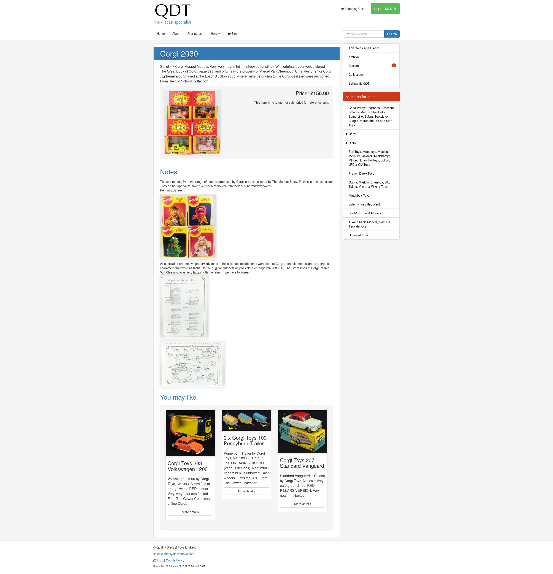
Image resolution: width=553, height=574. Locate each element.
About (176, 33)
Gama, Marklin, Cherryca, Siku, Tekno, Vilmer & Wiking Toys (370, 184)
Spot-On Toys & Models (365, 213)
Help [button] (214, 33)
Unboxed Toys (358, 235)
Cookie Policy (175, 560)
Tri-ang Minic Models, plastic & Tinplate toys (369, 224)
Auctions (372, 65)
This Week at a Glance (364, 48)
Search (392, 34)
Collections (356, 74)
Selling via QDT (359, 83)
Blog (234, 33)
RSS (160, 560)
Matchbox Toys (359, 195)
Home (161, 33)
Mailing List (195, 33)
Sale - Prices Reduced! (364, 204)
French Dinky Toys (361, 173)
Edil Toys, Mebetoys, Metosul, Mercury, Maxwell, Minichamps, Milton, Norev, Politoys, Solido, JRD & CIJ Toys (370, 158)
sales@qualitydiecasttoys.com (173, 554)
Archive (354, 57)
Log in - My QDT (385, 8)
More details (190, 512)
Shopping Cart (354, 8)
